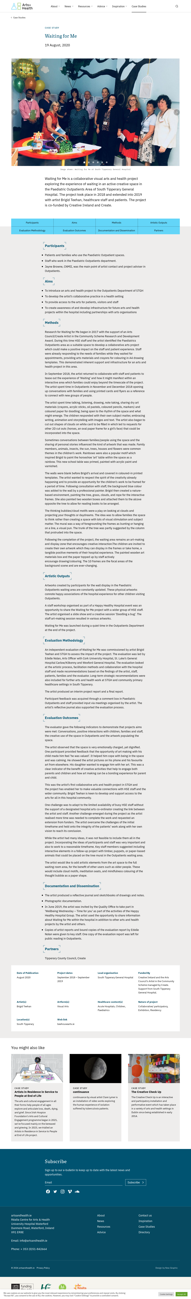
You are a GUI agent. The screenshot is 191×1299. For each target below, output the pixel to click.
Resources (103, 1226)
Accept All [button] (181, 1294)
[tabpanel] (95, 115)
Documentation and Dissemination (116, 230)
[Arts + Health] (21, 6)
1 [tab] (82, 162)
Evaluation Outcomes (74, 230)
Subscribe (134, 1182)
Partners (158, 230)
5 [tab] (100, 162)
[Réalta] (80, 1288)
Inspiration (145, 1221)
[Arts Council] (22, 1288)
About (101, 1215)
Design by (166, 1267)
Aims (74, 222)
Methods (116, 222)
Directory (144, 1232)
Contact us (145, 1215)
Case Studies (147, 1226)
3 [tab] (91, 162)
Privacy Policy (43, 1267)
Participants (32, 222)
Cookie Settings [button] (166, 1294)
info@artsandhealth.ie (29, 1240)
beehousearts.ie (65, 1024)
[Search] (177, 6)
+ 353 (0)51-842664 (29, 1249)
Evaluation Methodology (32, 230)
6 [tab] (104, 162)
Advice (101, 1232)
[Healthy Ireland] (62, 1288)
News (100, 1221)
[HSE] (45, 1288)
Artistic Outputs (158, 222)
